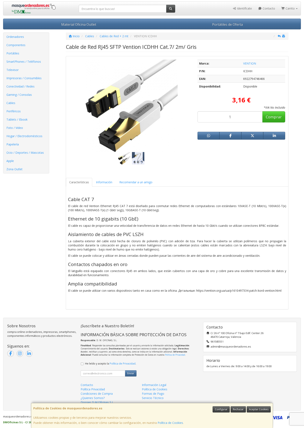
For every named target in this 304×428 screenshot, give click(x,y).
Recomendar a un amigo (135, 182)
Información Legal (154, 385)
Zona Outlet (14, 169)
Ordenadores (15, 37)
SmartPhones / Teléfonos (23, 62)
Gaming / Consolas (19, 95)
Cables (10, 103)
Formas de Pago (153, 394)
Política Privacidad (93, 389)
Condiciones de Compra (97, 394)
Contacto (268, 8)
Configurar (221, 409)
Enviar (130, 373)
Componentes (15, 45)
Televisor (12, 70)
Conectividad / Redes (20, 86)
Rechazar (238, 409)
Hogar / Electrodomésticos (24, 136)
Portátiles (12, 53)
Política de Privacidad (175, 354)
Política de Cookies (170, 423)
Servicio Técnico (153, 398)
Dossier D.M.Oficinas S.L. (97, 402)
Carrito (290, 8)
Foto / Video (14, 128)
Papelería (12, 144)
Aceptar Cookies (258, 409)
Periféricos (13, 111)
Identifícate (244, 8)
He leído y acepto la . (110, 363)
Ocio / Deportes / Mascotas (25, 153)
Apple (10, 161)
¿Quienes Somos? (93, 398)
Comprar (274, 116)
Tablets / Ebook (17, 119)
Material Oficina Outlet (78, 24)
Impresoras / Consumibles (24, 78)
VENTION (249, 63)
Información (104, 182)
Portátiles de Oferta (227, 24)
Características (79, 182)
